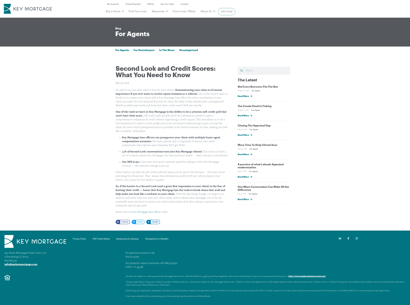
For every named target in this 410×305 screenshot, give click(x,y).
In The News (167, 50)
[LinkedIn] (340, 238)
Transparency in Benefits (156, 238)
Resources (158, 11)
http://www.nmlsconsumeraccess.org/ (307, 276)
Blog (118, 28)
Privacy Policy (79, 238)
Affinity (150, 4)
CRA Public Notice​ (101, 238)
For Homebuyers (144, 50)
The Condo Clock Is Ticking (254, 105)
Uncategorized (188, 50)
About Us (206, 11)
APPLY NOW (227, 11)
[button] (123, 222)
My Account (113, 4)
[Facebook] (348, 238)
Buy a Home (113, 11)
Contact (185, 4)
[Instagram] (356, 238)
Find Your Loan (138, 11)
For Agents (132, 33)
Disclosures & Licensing (127, 238)
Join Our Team (167, 4)
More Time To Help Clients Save (257, 144)
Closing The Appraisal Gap (254, 125)
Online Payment (133, 4)
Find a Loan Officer (184, 11)
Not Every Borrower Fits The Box (258, 86)
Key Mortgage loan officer (146, 212)
